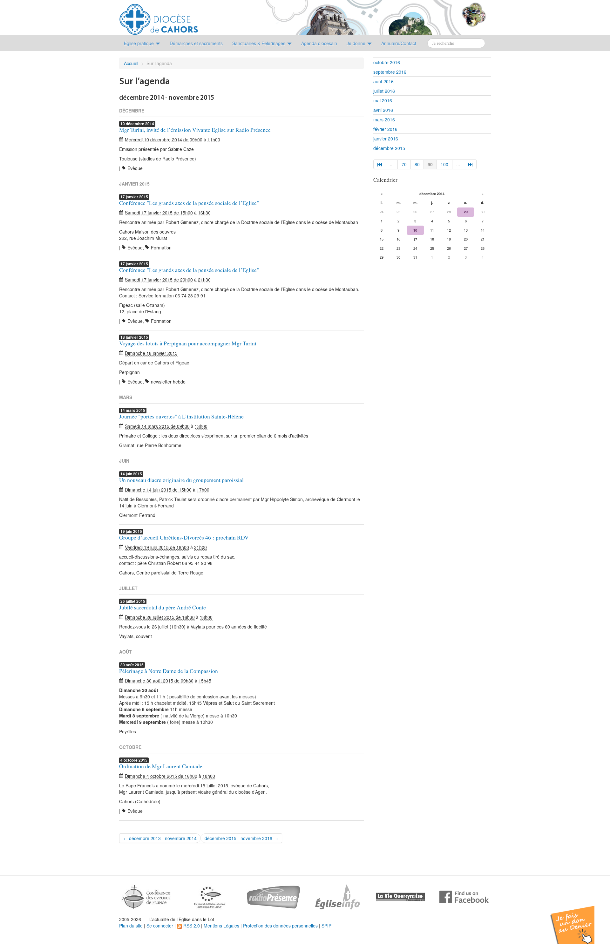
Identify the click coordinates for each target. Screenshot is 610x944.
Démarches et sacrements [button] (196, 43)
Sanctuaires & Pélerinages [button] (259, 43)
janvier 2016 (385, 138)
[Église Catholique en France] (146, 896)
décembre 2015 (389, 148)
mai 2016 (382, 100)
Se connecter (159, 925)
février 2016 (385, 129)
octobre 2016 (386, 62)
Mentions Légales (221, 925)
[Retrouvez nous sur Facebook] (464, 896)
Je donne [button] (357, 43)
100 (444, 164)
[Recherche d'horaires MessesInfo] (337, 896)
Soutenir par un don (578, 920)
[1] (379, 164)
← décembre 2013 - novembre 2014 (160, 838)
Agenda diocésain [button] (319, 43)
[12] (470, 164)
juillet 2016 (384, 91)
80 (417, 164)
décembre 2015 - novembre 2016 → (241, 838)
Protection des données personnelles (280, 925)
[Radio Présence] (273, 896)
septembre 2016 (389, 72)
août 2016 (383, 81)
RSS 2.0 (191, 925)
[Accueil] (158, 17)
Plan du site (131, 925)
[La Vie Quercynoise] (400, 896)
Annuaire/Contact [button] (398, 43)
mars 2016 (384, 119)
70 (404, 164)
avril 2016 (383, 110)
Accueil (131, 63)
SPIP (326, 925)
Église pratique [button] (139, 43)
